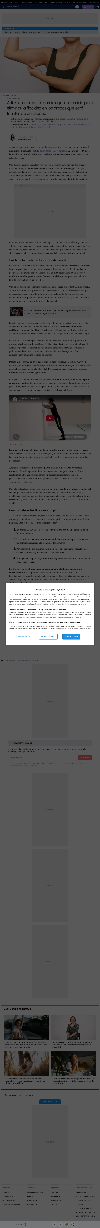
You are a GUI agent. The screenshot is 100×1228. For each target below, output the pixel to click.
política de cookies (65, 604)
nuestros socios (39, 594)
